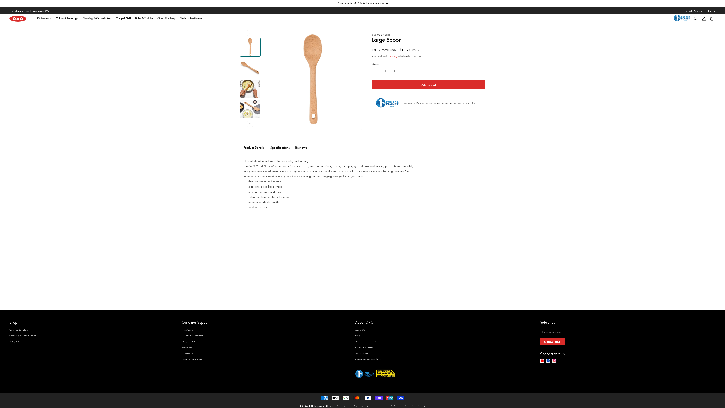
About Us (360, 329)
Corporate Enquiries (192, 335)
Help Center (188, 329)
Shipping (392, 56)
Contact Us (187, 353)
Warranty (187, 347)
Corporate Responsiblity (368, 359)
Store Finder (361, 353)
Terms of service (379, 406)
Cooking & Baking (19, 329)
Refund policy (418, 406)
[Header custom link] (682, 19)
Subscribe (552, 342)
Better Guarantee (364, 347)
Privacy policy (343, 406)
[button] (695, 19)
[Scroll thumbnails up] (250, 33)
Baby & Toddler (17, 341)
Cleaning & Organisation (22, 335)
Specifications (280, 147)
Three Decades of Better (368, 341)
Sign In (712, 10)
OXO (311, 406)
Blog (357, 335)
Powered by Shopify (323, 406)
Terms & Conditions (192, 359)
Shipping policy (361, 406)
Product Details (254, 147)
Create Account (694, 10)
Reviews (301, 147)
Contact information (399, 406)
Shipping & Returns (192, 341)
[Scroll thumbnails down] (250, 124)
